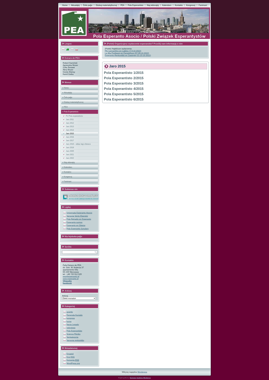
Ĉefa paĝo (87, 5)
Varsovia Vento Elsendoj (77, 216)
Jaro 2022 (70, 158)
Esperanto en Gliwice (76, 225)
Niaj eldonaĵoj (153, 5)
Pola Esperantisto (135, 5)
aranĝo (70, 312)
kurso (69, 321)
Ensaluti (70, 354)
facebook (67, 283)
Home (65, 5)
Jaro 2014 (70, 130)
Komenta (73, 360)
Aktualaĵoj (75, 5)
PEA (122, 5)
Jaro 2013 (70, 126)
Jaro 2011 (70, 119)
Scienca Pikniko (73, 334)
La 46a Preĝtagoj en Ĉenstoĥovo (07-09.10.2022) (127, 53)
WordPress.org (73, 363)
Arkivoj (65, 296)
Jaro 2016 (70, 137)
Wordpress (142, 372)
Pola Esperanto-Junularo (78, 228)
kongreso (71, 318)
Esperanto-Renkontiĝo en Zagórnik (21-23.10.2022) (128, 55)
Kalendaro (166, 5)
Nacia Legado (73, 324)
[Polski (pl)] (76, 49)
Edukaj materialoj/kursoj (106, 5)
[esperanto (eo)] (67, 49)
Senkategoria (72, 337)
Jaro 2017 (70, 140)
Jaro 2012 (70, 123)
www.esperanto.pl (70, 279)
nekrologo (71, 328)
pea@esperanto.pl (71, 276)
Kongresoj (190, 5)
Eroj (71, 357)
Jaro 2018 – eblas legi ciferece (78, 144)
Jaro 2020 (70, 151)
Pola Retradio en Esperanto (79, 219)
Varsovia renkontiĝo (75, 340)
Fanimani (203, 5)
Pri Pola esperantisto (74, 116)
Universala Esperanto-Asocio (79, 213)
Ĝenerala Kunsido (75, 315)
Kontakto (179, 5)
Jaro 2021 (70, 154)
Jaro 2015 (70, 133)
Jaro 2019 (70, 147)
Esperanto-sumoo (74, 222)
